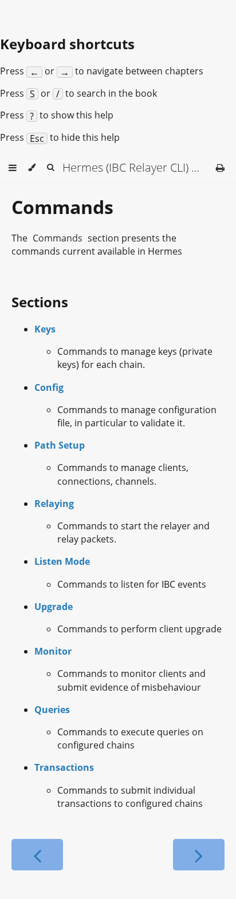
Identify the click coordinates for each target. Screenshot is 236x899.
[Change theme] (31, 167)
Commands (62, 207)
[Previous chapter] (37, 854)
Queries (52, 709)
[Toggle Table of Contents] (12, 167)
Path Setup (59, 445)
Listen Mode (62, 561)
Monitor (53, 651)
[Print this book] (220, 167)
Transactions (64, 767)
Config (49, 387)
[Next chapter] (199, 854)
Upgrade (53, 606)
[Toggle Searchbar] (50, 167)
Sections (39, 301)
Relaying (54, 503)
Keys (45, 329)
